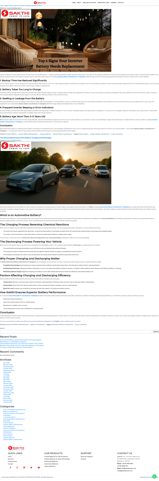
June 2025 (6, 376)
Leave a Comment (117, 134)
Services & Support (89, 2)
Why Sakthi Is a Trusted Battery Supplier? (13, 341)
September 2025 (8, 370)
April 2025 (6, 379)
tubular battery (84, 134)
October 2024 (7, 391)
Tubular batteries (45, 134)
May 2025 (6, 378)
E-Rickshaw (7, 415)
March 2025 (7, 381)
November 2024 (8, 389)
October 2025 (7, 368)
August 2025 (7, 372)
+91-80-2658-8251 (127, 463)
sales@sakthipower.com (125, 470)
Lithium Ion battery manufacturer (14, 430)
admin (19, 8)
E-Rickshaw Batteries (51, 461)
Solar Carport (7, 434)
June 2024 (6, 396)
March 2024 (7, 398)
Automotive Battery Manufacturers (17, 324)
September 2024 (8, 392)
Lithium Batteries (8, 426)
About (79, 2)
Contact (121, 2)
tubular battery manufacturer (62, 134)
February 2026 (7, 364)
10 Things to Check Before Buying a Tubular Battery (16, 347)
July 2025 (6, 374)
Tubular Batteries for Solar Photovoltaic (57, 459)
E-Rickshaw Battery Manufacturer (14, 419)
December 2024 (8, 387)
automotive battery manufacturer (62, 324)
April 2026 (6, 363)
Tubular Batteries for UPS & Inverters (56, 456)
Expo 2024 (6, 421)
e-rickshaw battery (9, 417)
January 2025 (7, 385)
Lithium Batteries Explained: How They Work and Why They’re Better (21, 343)
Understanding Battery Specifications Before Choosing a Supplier (21, 340)
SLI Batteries (7, 432)
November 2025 (8, 366)
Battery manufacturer (38, 324)
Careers (113, 2)
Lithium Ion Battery (9, 428)
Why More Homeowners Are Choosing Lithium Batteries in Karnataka (22, 345)
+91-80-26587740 (122, 466)
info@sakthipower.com (129, 468)
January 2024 (7, 402)
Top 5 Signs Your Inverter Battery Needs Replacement (21, 5)
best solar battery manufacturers (14, 413)
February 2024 (8, 400)
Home (74, 2)
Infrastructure (103, 2)
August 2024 (7, 394)
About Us (11, 459)
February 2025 (7, 383)
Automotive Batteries (51, 464)
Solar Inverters (8, 435)
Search (2, 328)
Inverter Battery (11, 134)
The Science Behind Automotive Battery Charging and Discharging (25, 138)
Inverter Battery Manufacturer (28, 134)
